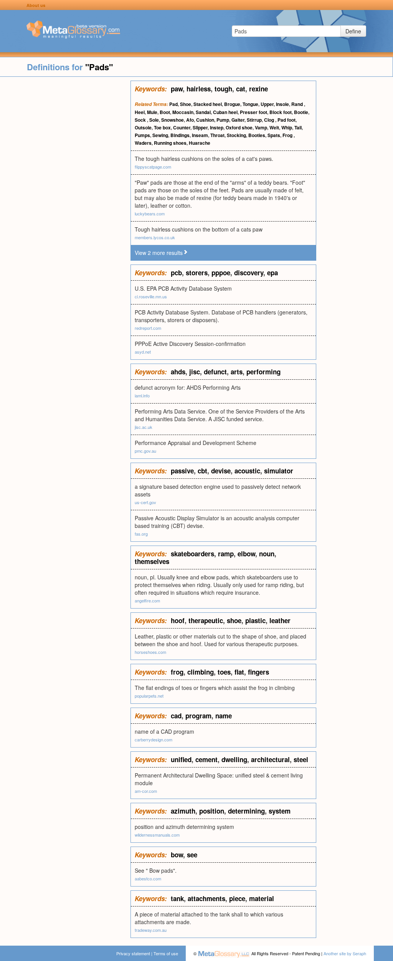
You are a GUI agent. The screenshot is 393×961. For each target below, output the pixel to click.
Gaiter (237, 119)
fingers (258, 672)
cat (240, 88)
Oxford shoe (239, 127)
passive (182, 470)
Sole (154, 119)
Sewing (160, 135)
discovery (248, 272)
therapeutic (205, 620)
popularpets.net (149, 696)
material (261, 898)
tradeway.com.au (151, 930)
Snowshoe (172, 119)
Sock (141, 119)
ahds (178, 371)
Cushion (205, 119)
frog (177, 672)
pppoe (220, 272)
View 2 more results (159, 252)
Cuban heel (225, 112)
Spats (274, 135)
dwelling (234, 759)
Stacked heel (207, 104)
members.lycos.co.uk (155, 237)
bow (177, 854)
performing (263, 371)
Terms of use (166, 953)
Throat (217, 135)
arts (237, 371)
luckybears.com (150, 213)
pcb (176, 272)
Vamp (261, 127)
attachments (206, 898)
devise (221, 470)
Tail (298, 127)
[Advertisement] (65, 196)
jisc (194, 371)
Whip (286, 127)
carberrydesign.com (153, 739)
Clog (269, 119)
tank (177, 898)
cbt (202, 470)
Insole (282, 104)
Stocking (236, 135)
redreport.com (148, 328)
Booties (256, 135)
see (192, 854)
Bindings (180, 135)
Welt (274, 127)
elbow (246, 553)
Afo (190, 119)
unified (181, 759)
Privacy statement (133, 953)
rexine (258, 88)
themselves (152, 561)
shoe (234, 620)
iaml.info (142, 395)
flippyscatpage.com (153, 167)
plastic (255, 620)
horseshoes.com (150, 652)
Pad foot (286, 119)
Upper (267, 104)
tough (223, 88)
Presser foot (253, 112)
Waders (143, 142)
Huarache (199, 142)
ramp (226, 553)
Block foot (280, 112)
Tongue (250, 104)
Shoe (185, 104)
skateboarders (192, 553)
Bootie (301, 112)
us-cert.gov (145, 502)
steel (301, 759)
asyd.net (143, 352)
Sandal (203, 112)
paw (177, 88)
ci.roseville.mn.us (151, 296)
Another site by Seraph (345, 953)
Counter (181, 127)
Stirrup (254, 119)
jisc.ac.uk (143, 427)
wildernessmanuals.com (157, 835)
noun (266, 553)
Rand (297, 104)
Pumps (142, 135)
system (280, 810)
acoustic (247, 470)
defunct (215, 371)
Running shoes (170, 142)
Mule (152, 112)
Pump (222, 119)
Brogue (232, 104)
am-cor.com (146, 791)
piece (237, 898)
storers (197, 272)
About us (35, 5)
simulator (278, 470)
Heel (140, 112)
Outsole (143, 127)
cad (176, 715)
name (223, 715)
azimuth (183, 810)
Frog (288, 135)
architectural (270, 759)
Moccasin (182, 112)
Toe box (162, 127)
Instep (216, 127)
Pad (173, 104)
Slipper (200, 127)
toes (224, 672)
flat (239, 672)
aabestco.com (148, 878)
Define (353, 31)
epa (272, 272)
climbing (200, 672)
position (211, 810)
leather (280, 620)
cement (206, 759)
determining (246, 810)
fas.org (141, 534)
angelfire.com (147, 600)
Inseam (200, 135)
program (198, 715)
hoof (178, 620)
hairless (199, 88)
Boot (165, 112)
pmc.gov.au (145, 451)
